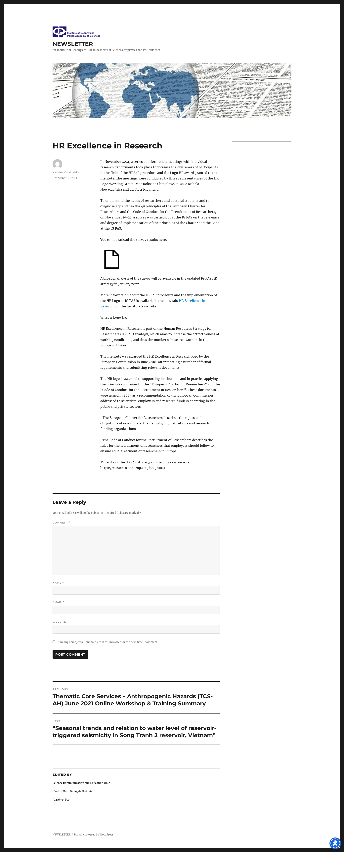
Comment (62, 522)
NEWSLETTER (73, 43)
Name (58, 582)
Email (58, 602)
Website (59, 621)
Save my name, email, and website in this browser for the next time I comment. (108, 642)
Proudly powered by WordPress (93, 834)
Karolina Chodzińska (66, 172)
